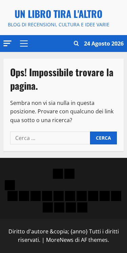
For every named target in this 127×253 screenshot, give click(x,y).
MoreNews (59, 240)
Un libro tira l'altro (58, 14)
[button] (7, 43)
